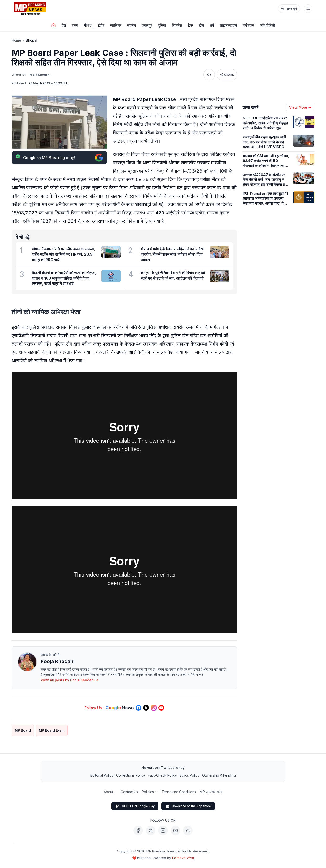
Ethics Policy (189, 775)
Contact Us (129, 792)
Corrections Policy (130, 775)
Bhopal (31, 40)
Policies (148, 792)
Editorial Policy (101, 775)
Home (16, 40)
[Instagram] (163, 830)
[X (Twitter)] (150, 830)
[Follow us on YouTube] (161, 708)
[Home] (53, 25)
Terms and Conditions (179, 792)
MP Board (23, 730)
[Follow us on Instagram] (154, 708)
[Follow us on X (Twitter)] (146, 708)
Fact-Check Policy (162, 775)
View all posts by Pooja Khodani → (70, 680)
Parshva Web (183, 858)
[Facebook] (138, 830)
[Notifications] (308, 8)
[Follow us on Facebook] (138, 708)
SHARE (229, 74)
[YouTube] (175, 830)
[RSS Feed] (188, 830)
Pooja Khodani (40, 74)
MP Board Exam (51, 730)
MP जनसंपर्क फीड (211, 792)
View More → (300, 107)
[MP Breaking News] (30, 8)
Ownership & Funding (219, 775)
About (108, 792)
